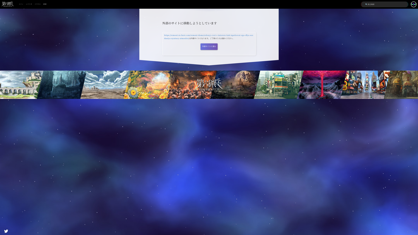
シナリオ (29, 4)
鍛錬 (44, 4)
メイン (21, 4)
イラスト (38, 4)
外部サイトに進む (209, 46)
